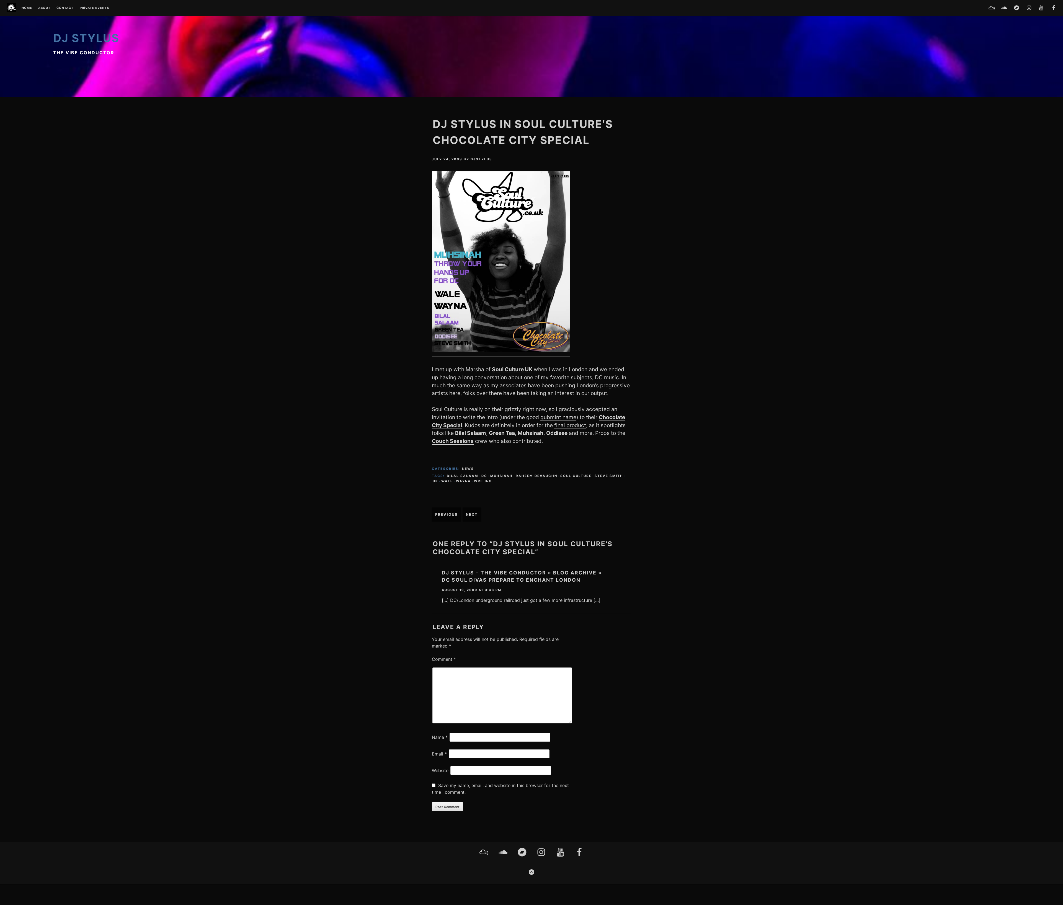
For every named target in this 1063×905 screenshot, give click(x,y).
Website (440, 770)
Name (440, 737)
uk (435, 481)
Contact (64, 8)
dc (484, 476)
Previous (446, 514)
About (44, 8)
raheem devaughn (536, 476)
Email (439, 754)
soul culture (576, 476)
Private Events (94, 8)
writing (483, 481)
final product (570, 425)
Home (27, 8)
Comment (444, 659)
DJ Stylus (86, 38)
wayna (463, 481)
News (468, 469)
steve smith (609, 476)
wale (447, 481)
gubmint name (558, 417)
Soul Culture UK (512, 369)
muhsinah (501, 476)
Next (472, 514)
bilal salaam (462, 476)
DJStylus (481, 159)
